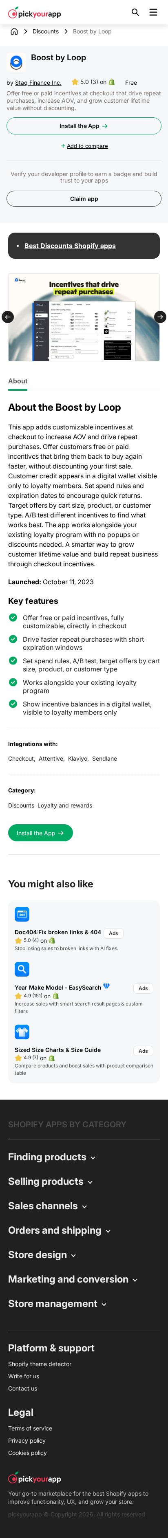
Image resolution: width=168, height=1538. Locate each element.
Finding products (47, 1157)
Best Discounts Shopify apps (70, 246)
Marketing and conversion (68, 1279)
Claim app (84, 198)
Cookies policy (27, 1452)
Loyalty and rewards (65, 805)
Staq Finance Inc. (38, 82)
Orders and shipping (55, 1230)
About (17, 381)
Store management (52, 1303)
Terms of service (30, 1428)
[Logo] (34, 12)
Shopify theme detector (39, 1363)
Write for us (23, 1376)
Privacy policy (27, 1440)
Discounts (46, 31)
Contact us (22, 1388)
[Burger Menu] (153, 12)
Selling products (46, 1181)
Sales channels (43, 1206)
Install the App (79, 125)
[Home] (20, 31)
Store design (37, 1255)
